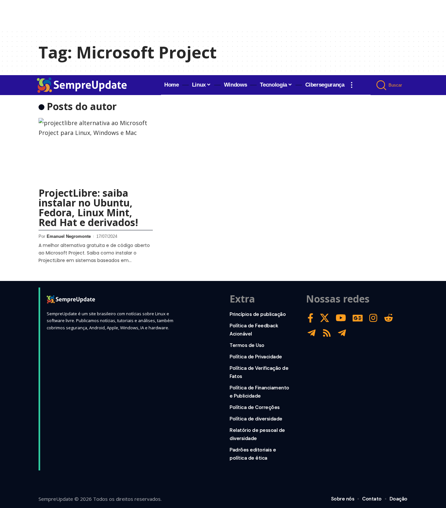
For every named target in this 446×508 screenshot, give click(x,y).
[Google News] (357, 318)
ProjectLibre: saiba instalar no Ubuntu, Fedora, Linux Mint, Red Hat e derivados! (88, 207)
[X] (324, 318)
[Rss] (327, 333)
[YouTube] (341, 318)
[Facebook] (310, 318)
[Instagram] (373, 318)
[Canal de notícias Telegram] (342, 333)
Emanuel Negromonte (69, 236)
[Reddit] (388, 318)
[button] (352, 85)
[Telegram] (311, 333)
